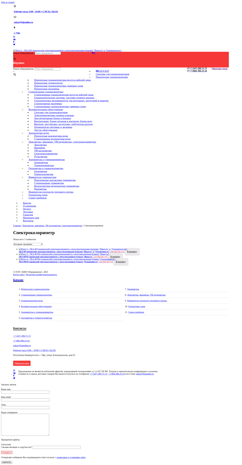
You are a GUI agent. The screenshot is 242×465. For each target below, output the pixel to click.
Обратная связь (220, 68)
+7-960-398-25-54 (21, 341)
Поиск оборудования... (24, 53)
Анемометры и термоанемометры (37, 312)
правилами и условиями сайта (71, 457)
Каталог (18, 279)
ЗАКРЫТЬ (6, 462)
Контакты (28, 220)
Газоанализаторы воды (32, 300)
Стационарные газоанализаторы (36, 295)
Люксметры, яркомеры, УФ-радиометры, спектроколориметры (62, 141)
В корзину (132, 251)
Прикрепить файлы (10, 439)
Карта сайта (19, 274)
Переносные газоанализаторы (112, 77)
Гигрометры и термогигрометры (36, 318)
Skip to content (7, 2)
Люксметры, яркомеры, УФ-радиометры (146, 295)
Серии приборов (37, 197)
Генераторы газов (136, 306)
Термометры (133, 289)
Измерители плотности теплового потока (51, 191)
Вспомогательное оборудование (36, 306)
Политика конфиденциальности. (41, 274)
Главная (17, 225)
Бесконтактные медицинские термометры (56, 186)
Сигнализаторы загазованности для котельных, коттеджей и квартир (71, 100)
